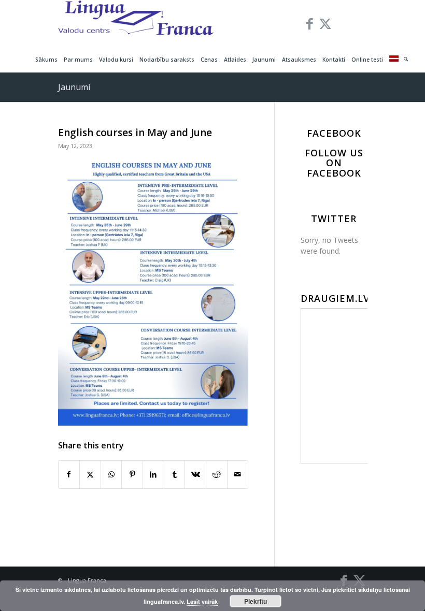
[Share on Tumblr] (174, 474)
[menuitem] (46, 59)
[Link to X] (325, 23)
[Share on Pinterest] (132, 474)
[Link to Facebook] (310, 23)
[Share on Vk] (195, 474)
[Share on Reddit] (216, 474)
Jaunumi (74, 87)
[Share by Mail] (238, 474)
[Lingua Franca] (136, 23)
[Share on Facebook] (69, 474)
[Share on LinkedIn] (153, 474)
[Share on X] (90, 474)
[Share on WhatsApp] (111, 474)
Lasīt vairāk (202, 601)
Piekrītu (255, 601)
